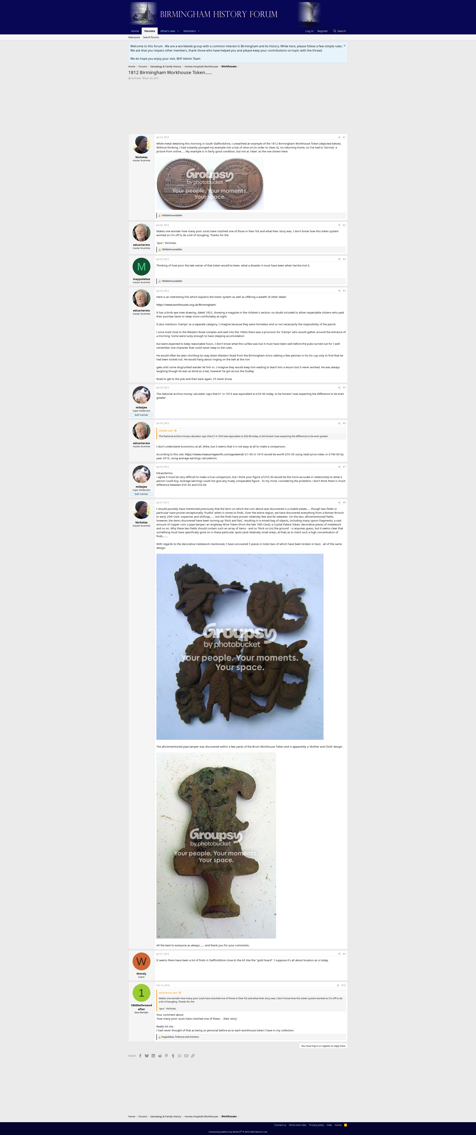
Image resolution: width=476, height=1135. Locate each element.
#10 (344, 985)
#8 (344, 502)
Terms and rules (297, 1125)
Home (135, 31)
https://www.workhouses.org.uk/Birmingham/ (186, 304)
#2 (344, 225)
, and (180, 1036)
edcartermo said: (168, 992)
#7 (344, 466)
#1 (344, 137)
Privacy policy (316, 1125)
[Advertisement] (238, 108)
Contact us (280, 1125)
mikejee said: (166, 430)
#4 (344, 290)
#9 (344, 953)
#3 (344, 259)
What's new (167, 31)
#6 (344, 423)
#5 (344, 387)
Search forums (151, 37)
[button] (178, 31)
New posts (134, 37)
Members (190, 31)
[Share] (339, 137)
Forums (149, 31)
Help (329, 1125)
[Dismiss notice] (344, 46)
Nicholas (136, 78)
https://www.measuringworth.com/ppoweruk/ (215, 454)
